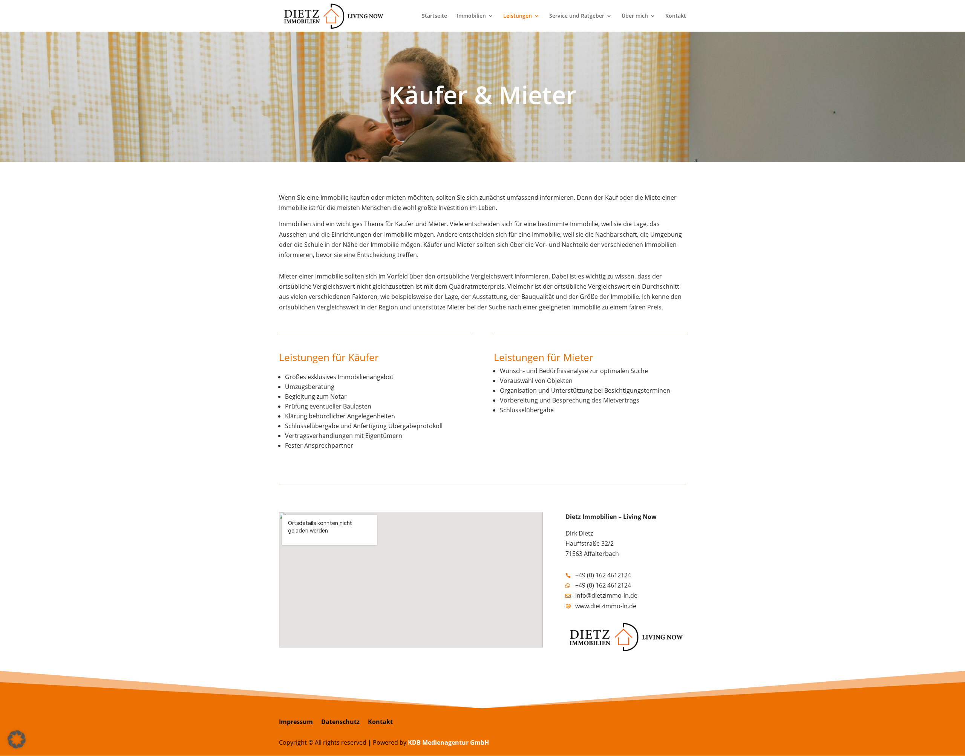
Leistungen (517, 16)
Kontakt (675, 16)
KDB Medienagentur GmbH (448, 742)
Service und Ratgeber (576, 16)
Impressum (296, 722)
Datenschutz (340, 722)
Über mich (635, 16)
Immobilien (471, 16)
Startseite (434, 16)
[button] (16, 739)
